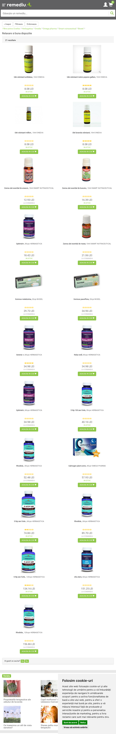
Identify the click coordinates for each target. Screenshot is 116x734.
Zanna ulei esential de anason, (29, 188)
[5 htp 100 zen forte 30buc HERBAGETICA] (87, 392)
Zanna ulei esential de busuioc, (87, 188)
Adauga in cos (28, 96)
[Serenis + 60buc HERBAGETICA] (29, 337)
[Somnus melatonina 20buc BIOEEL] (29, 281)
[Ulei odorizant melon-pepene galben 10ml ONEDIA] (87, 59)
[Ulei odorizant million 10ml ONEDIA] (29, 114)
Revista (6, 676)
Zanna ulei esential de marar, (87, 244)
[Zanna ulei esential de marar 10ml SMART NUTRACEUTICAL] (87, 226)
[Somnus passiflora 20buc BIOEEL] (87, 281)
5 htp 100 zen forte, (87, 410)
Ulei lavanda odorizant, (87, 133)
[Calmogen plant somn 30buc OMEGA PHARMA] (87, 448)
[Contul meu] (105, 4)
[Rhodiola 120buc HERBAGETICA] (29, 614)
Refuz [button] (83, 722)
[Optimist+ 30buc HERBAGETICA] (29, 226)
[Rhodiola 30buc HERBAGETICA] (29, 448)
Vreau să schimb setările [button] (75, 727)
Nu (27, 661)
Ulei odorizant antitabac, (29, 77)
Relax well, (87, 355)
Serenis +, (29, 355)
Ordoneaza (31, 24)
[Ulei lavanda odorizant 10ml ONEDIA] (87, 114)
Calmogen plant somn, (87, 466)
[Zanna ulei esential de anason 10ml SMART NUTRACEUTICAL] (29, 170)
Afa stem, (87, 577)
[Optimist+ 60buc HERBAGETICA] (29, 392)
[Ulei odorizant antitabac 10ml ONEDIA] (29, 59)
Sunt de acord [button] (70, 722)
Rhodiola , (29, 466)
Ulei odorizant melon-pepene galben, (87, 77)
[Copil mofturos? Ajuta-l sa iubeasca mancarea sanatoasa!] (49, 688)
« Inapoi (7, 24)
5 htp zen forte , (29, 521)
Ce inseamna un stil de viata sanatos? (18, 726)
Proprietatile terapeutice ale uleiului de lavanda (17, 700)
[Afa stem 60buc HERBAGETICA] (87, 559)
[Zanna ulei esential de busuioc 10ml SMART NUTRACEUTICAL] (87, 170)
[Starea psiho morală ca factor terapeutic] (49, 714)
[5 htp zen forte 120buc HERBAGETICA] (29, 559)
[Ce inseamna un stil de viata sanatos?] (12, 714)
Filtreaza (19, 24)
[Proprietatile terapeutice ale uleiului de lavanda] (12, 688)
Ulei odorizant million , (29, 133)
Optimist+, (29, 244)
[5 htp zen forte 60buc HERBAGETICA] (29, 503)
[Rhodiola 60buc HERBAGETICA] (87, 503)
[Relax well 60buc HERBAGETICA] (87, 337)
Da (23, 661)
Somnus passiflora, (87, 299)
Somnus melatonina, (29, 299)
